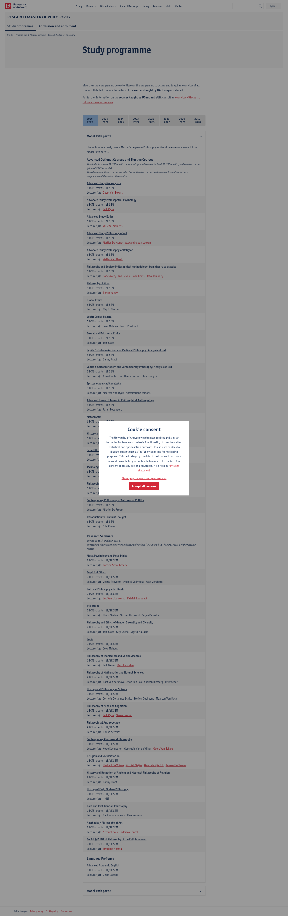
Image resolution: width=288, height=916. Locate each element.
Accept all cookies (144, 486)
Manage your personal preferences (144, 478)
